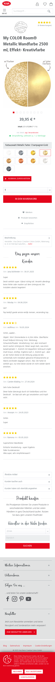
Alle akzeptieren (34, 671)
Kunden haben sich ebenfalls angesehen (21, 489)
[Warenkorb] (51, 4)
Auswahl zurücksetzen (19, 179)
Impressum (27, 646)
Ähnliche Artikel (11, 475)
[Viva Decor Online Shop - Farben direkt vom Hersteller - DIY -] (6, 7)
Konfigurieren (27, 677)
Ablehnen (17, 671)
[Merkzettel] (44, 4)
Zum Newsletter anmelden (19, 632)
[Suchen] (49, 11)
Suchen (27, 546)
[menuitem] (37, 4)
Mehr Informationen (26, 666)
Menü (4, 13)
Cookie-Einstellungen (43, 646)
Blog (5, 646)
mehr (30, 244)
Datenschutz (15, 646)
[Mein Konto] (37, 4)
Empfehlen (29, 224)
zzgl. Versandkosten (31, 133)
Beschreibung (10, 238)
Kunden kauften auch (13, 482)
